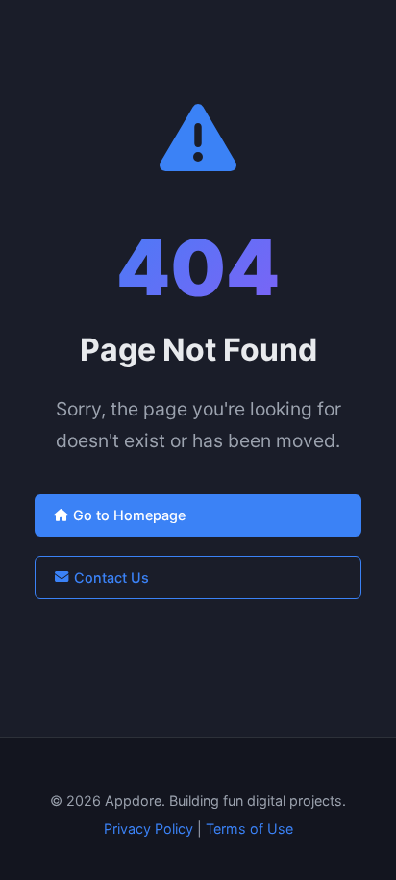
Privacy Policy (148, 828)
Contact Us (111, 577)
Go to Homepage (129, 515)
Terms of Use (249, 828)
